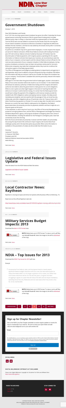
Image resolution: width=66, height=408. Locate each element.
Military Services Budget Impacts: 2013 (25, 222)
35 (43, 306)
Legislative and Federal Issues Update (30, 160)
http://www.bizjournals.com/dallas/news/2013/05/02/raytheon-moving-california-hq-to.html (32, 203)
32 (29, 306)
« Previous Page (11, 306)
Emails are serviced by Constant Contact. (38, 340)
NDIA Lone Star (33, 5)
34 (39, 306)
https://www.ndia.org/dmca (12, 374)
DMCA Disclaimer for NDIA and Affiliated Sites (28, 402)
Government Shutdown (25, 25)
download (57, 235)
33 (34, 306)
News (13, 145)
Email (9, 330)
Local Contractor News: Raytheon (25, 189)
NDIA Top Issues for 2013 (22, 259)
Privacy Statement (45, 402)
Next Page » (51, 306)
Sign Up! (33, 345)
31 (25, 306)
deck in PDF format (20, 228)
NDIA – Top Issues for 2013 (27, 255)
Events (9, 389)
